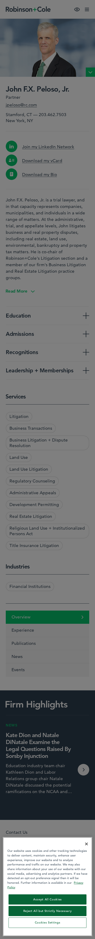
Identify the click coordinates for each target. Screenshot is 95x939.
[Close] (86, 844)
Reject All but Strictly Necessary (47, 911)
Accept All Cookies (47, 899)
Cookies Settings (47, 922)
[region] (47, 886)
